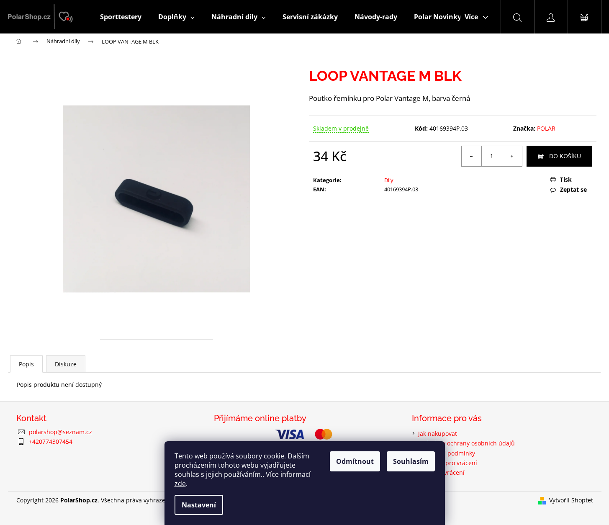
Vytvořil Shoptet (571, 500)
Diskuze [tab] (66, 364)
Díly (388, 180)
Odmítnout (355, 461)
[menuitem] (121, 16)
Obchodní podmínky (446, 453)
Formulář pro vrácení (447, 463)
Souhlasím (411, 461)
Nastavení (199, 505)
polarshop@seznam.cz (60, 432)
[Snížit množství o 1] (472, 156)
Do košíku (565, 156)
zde (180, 483)
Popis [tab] (26, 364)
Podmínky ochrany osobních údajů (466, 443)
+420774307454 (50, 441)
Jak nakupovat (437, 434)
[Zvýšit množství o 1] (512, 156)
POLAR (546, 128)
